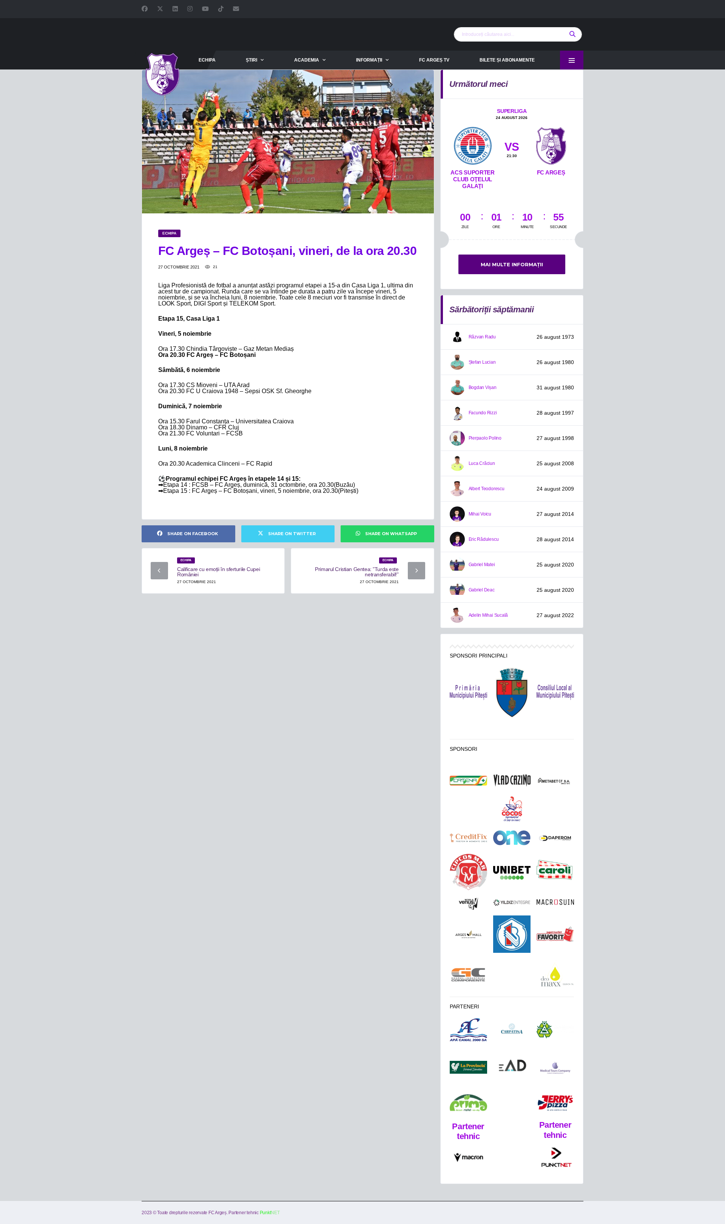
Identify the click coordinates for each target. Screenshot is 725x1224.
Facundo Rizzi (483, 412)
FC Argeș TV (434, 60)
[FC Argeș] (551, 144)
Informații (369, 60)
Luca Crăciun (482, 463)
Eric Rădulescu (484, 539)
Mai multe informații (512, 264)
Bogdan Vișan (483, 387)
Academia (306, 60)
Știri (251, 60)
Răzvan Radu (482, 337)
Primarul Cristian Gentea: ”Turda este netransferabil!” (356, 571)
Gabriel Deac (482, 590)
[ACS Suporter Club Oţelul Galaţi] (473, 144)
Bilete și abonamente (507, 60)
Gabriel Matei (482, 564)
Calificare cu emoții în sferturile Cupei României (218, 571)
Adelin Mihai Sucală (488, 615)
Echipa (207, 60)
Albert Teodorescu (486, 488)
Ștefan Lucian (482, 362)
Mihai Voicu (480, 514)
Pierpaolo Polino (485, 438)
